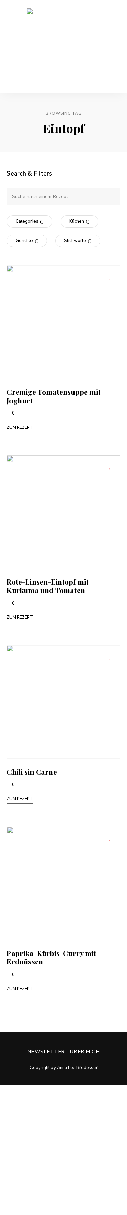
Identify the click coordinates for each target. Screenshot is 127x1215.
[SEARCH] (110, 196)
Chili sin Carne (32, 771)
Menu (115, 47)
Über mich (85, 1051)
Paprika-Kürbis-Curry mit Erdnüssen (51, 957)
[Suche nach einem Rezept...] (63, 196)
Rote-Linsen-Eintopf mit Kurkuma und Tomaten (48, 586)
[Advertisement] (63, 1148)
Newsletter (46, 1051)
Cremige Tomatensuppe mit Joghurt (54, 396)
